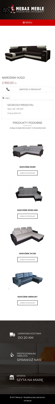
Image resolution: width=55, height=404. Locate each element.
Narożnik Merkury (27, 297)
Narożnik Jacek (27, 253)
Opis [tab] (7, 98)
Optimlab (27, 401)
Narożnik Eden (27, 167)
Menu (28, 22)
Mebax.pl (19, 397)
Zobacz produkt (27, 173)
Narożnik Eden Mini (27, 210)
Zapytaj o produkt (29, 89)
